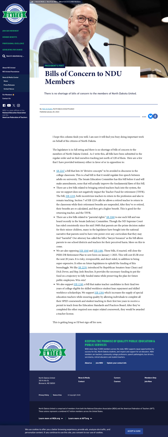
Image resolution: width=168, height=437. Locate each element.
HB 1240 (78, 284)
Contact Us (6, 98)
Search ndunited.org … (15, 56)
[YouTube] (9, 106)
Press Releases (9, 85)
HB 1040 (84, 251)
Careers (117, 378)
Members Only (150, 378)
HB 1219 (70, 196)
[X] (14, 106)
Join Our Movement (10, 31)
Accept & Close (134, 431)
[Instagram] (18, 106)
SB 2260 (110, 217)
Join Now (148, 381)
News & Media (40, 1)
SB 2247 (60, 171)
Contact (81, 381)
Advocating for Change (12, 50)
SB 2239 (82, 267)
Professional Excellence (13, 43)
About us (88, 363)
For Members (7, 94)
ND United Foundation (10, 71)
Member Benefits (9, 37)
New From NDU (52, 1)
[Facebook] (4, 106)
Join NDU (99, 363)
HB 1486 (98, 251)
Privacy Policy (44, 395)
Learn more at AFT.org (78, 418)
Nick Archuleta (47, 109)
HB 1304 (99, 292)
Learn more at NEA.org (49, 418)
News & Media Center (10, 77)
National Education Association (14, 113)
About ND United (8, 68)
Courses (117, 381)
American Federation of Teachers (14, 117)
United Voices (9, 89)
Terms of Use (57, 395)
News (6, 81)
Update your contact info (116, 363)
